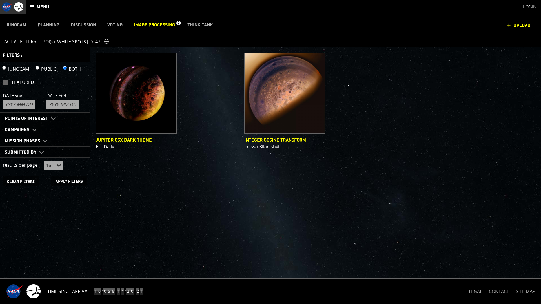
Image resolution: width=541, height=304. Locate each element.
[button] (178, 25)
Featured (23, 82)
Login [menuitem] (529, 7)
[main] (270, 152)
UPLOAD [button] (522, 25)
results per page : (21, 165)
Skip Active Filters (3, 26)
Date (13, 96)
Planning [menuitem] (48, 25)
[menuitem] (40, 7)
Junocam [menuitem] (16, 25)
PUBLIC (48, 69)
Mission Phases (22, 141)
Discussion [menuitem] (83, 25)
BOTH (75, 69)
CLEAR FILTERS (21, 182)
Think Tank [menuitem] (200, 25)
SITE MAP (525, 291)
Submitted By (20, 152)
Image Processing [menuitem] (154, 25)
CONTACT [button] (499, 291)
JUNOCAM (18, 69)
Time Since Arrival (68, 291)
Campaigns (17, 130)
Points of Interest (26, 118)
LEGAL (475, 290)
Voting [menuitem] (115, 25)
